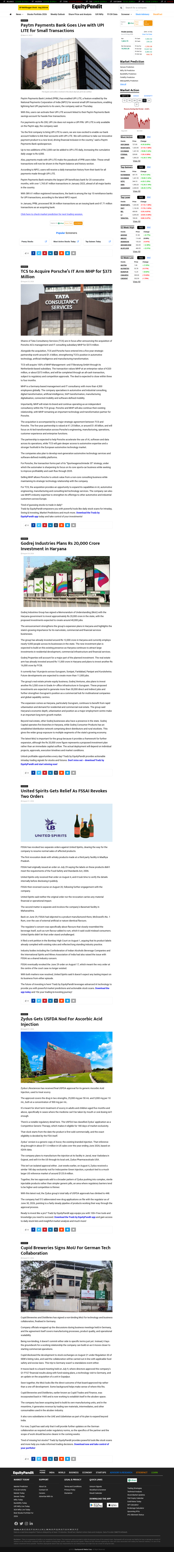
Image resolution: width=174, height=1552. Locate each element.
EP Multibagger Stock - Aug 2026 (32, 7)
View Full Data (147, 34)
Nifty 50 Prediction (127, 70)
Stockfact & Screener (98, 1490)
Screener (125, 14)
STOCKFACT (142, 1472)
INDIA (52, 1472)
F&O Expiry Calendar (135, 1498)
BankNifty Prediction (128, 74)
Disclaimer (68, 1493)
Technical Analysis (134, 1492)
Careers (42, 1493)
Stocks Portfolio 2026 (37, 14)
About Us (42, 1486)
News (18, 14)
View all (123, 84)
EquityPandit (87, 7)
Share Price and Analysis (80, 14)
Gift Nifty (99, 14)
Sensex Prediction (127, 67)
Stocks (16, 1529)
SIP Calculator (133, 1505)
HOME (42, 1472)
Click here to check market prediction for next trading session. (52, 214)
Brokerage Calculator (135, 1508)
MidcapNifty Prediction (129, 81)
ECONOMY (87, 1472)
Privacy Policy (69, 1490)
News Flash (68, 223)
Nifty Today (18, 1500)
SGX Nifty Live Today (22, 1510)
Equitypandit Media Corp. (83, 1549)
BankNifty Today (20, 1503)
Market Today (19, 1493)
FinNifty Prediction (127, 77)
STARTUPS (101, 1472)
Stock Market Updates (136, 1495)
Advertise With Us (46, 1496)
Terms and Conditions (73, 1486)
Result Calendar (96, 1493)
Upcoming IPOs (133, 1511)
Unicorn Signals (96, 1486)
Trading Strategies (134, 1488)
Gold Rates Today (134, 1501)
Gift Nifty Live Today (22, 1506)
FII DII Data (112, 14)
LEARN (154, 1472)
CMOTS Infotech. (121, 1532)
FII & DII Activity (20, 1490)
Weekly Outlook (58, 14)
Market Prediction (21, 1486)
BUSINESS (24, 20)
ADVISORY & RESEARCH (121, 1472)
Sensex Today (19, 1496)
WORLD (61, 1472)
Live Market (78, 223)
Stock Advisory (142, 14)
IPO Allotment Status (135, 1515)
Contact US (43, 1490)
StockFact (157, 14)
